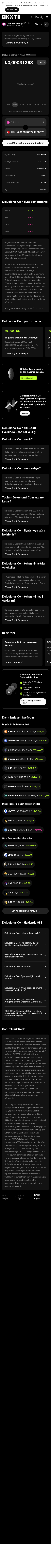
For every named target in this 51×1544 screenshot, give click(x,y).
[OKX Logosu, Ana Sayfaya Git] (11, 17)
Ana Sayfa (5, 1197)
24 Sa (36, 105)
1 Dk (8, 105)
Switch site (12, 10)
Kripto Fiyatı (21, 1197)
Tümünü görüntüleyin (16, 42)
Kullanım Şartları (18, 1133)
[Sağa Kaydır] (41, 24)
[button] (30, 17)
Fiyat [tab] (37, 24)
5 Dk (15, 105)
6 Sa (29, 105)
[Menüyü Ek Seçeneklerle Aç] (47, 17)
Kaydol (38, 17)
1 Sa (22, 105)
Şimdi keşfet (27, 378)
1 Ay (44, 105)
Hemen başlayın (13, 662)
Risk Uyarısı (34, 1133)
